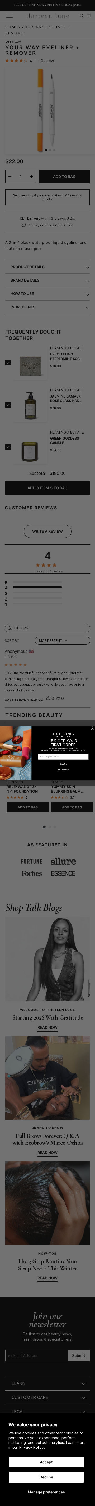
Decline (46, 1477)
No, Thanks (63, 769)
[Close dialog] (92, 728)
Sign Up (63, 763)
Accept (46, 1462)
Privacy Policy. (32, 1447)
